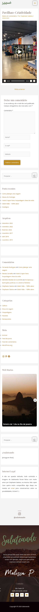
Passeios (5, 316)
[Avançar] (35, 400)
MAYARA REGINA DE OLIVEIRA (12, 280)
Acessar (4, 335)
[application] (19, 52)
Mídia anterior (19, 89)
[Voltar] (4, 400)
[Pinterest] (6, 356)
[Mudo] (31, 81)
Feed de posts (7, 338)
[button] (20, 52)
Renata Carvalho (7, 273)
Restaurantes (6, 319)
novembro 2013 (7, 240)
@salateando (19, 517)
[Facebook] (9, 356)
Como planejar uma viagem (11, 194)
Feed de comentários (9, 342)
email (12, 488)
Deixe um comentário (9, 16)
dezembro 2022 (7, 223)
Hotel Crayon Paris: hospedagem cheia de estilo (18, 200)
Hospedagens (7, 312)
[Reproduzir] (5, 81)
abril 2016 (5, 236)
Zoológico (5, 207)
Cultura (4, 306)
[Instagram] (3, 356)
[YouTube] (26, 595)
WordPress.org (7, 345)
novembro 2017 (7, 233)
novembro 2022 (7, 227)
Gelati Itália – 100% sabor (10, 204)
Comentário (8, 110)
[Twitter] (17, 595)
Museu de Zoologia (8, 197)
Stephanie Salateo (8, 286)
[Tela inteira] (34, 81)
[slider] (17, 80)
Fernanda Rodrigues (9, 267)
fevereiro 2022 (7, 230)
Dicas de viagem (7, 309)
